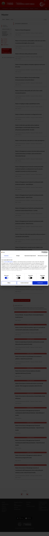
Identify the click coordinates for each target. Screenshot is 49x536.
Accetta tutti (40, 282)
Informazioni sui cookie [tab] (43, 255)
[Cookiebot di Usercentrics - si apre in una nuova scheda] (42, 252)
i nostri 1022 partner (8, 261)
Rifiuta (9, 282)
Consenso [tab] (6, 255)
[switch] (18, 278)
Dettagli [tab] (18, 255)
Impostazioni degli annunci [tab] (30, 255)
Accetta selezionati (24, 282)
